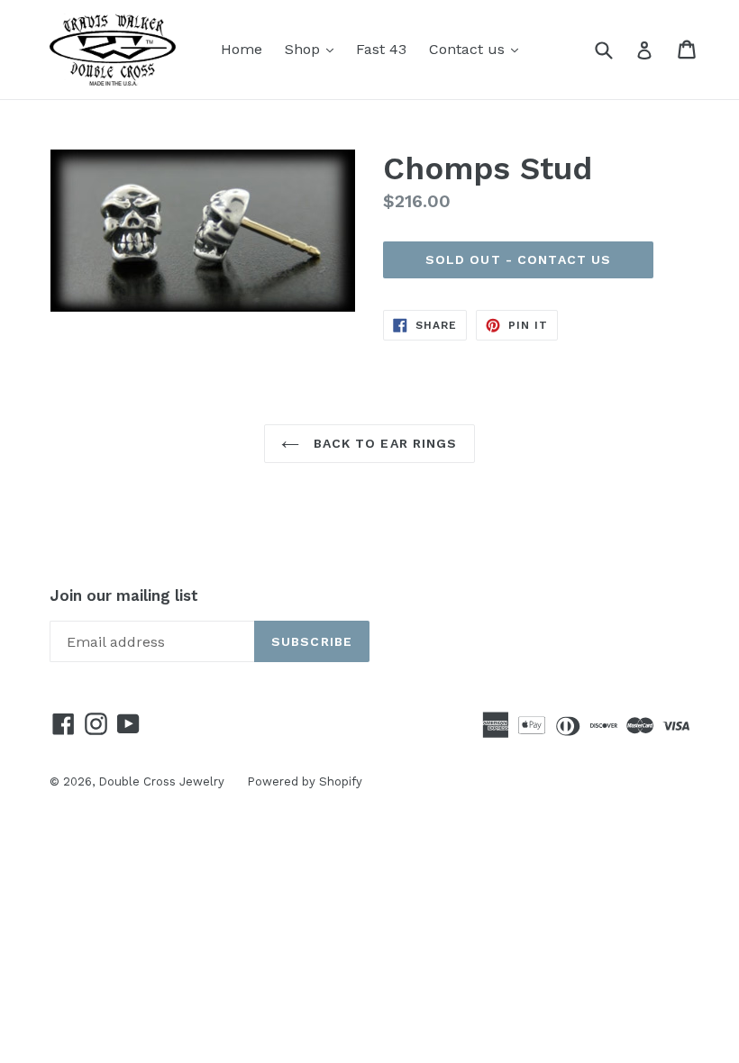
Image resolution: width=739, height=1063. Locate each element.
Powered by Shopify (304, 781)
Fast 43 (381, 49)
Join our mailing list (124, 595)
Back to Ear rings (382, 443)
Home (241, 49)
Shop (313, 49)
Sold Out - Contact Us (518, 259)
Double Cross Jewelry (161, 781)
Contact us (478, 49)
